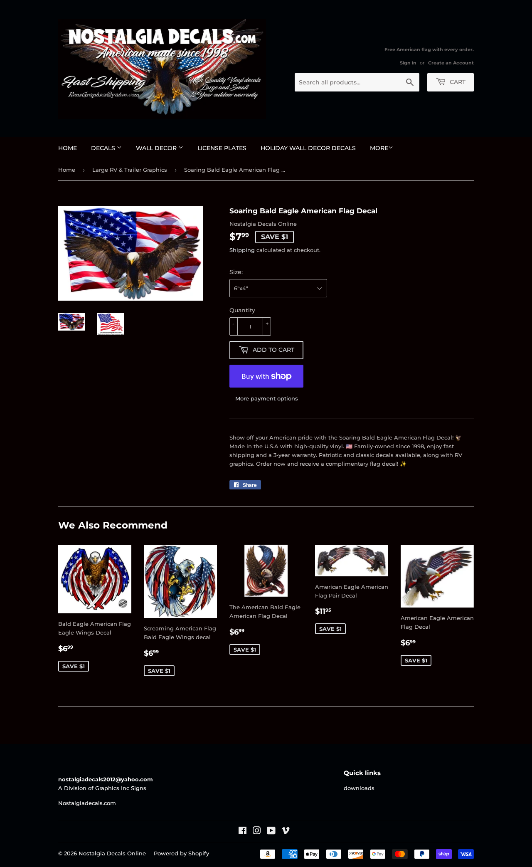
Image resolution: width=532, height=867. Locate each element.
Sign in (408, 63)
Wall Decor (157, 148)
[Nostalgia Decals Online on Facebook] (242, 831)
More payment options (266, 398)
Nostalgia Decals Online (112, 853)
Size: (236, 272)
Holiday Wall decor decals (308, 148)
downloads (359, 788)
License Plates (221, 148)
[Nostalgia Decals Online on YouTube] (271, 831)
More (379, 148)
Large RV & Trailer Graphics (129, 169)
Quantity (242, 310)
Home (67, 148)
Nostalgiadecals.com (87, 803)
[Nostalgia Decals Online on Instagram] (257, 831)
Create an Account (451, 63)
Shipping (242, 250)
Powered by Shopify (181, 853)
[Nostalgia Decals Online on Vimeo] (285, 831)
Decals (104, 148)
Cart (457, 82)
